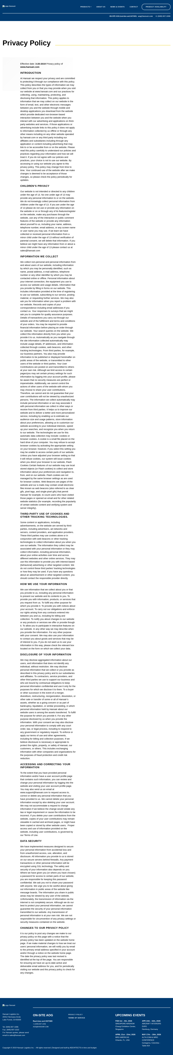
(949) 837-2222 (13, 1030)
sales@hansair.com (17, 1035)
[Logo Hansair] (9, 6)
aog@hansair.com (145, 16)
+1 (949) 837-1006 (162, 16)
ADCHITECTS (75, 1048)
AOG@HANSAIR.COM (41, 1027)
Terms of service (76, 1018)
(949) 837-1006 (12, 1027)
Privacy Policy (75, 1014)
